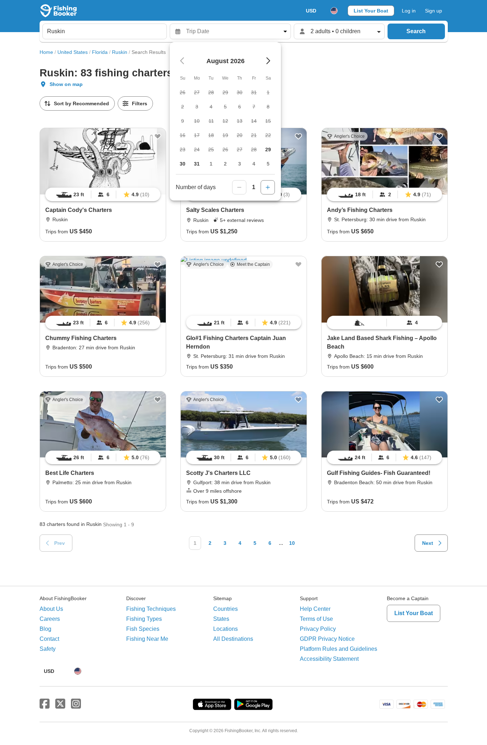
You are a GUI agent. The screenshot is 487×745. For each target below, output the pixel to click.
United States (72, 52)
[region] (102, 194)
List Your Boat (371, 11)
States (221, 619)
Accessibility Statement (329, 659)
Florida (100, 52)
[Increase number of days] (268, 187)
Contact (49, 639)
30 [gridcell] (182, 164)
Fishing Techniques (151, 609)
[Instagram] (76, 704)
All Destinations (233, 639)
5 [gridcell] (268, 164)
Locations (225, 629)
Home (46, 52)
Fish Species (142, 629)
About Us (51, 609)
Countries (225, 609)
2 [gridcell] (225, 164)
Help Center (315, 609)
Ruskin (119, 52)
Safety (48, 649)
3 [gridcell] (239, 164)
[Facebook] (45, 704)
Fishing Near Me (147, 639)
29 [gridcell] (268, 149)
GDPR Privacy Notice (327, 639)
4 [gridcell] (253, 164)
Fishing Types (144, 619)
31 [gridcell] (197, 164)
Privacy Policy (318, 629)
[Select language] (334, 10)
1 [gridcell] (211, 164)
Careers (50, 619)
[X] (60, 704)
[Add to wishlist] (157, 136)
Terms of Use (316, 619)
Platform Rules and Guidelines (338, 649)
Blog (45, 629)
